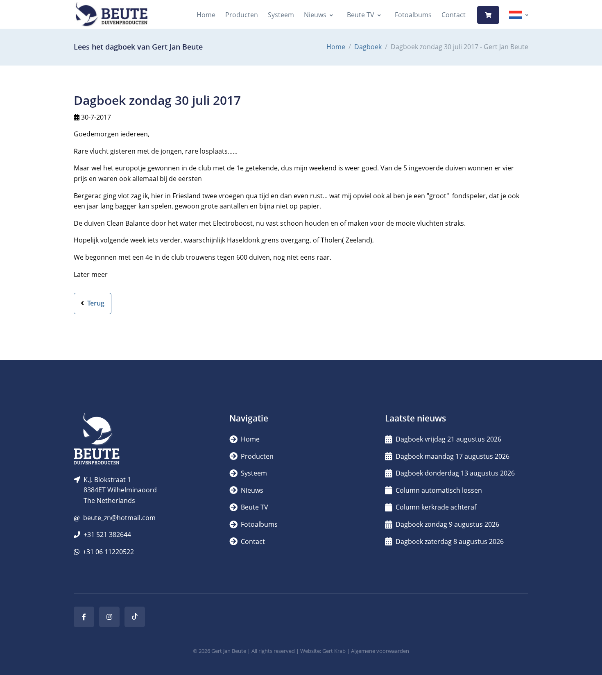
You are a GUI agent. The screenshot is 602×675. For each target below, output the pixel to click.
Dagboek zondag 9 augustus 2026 (447, 524)
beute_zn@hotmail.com (119, 517)
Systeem (281, 14)
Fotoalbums (413, 14)
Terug (95, 303)
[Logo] (111, 15)
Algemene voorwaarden (380, 651)
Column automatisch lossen (439, 490)
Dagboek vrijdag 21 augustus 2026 (448, 439)
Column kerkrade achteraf (436, 507)
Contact (453, 14)
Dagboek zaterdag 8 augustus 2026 (450, 541)
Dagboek (368, 46)
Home (206, 14)
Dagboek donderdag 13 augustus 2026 (455, 473)
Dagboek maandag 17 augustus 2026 (452, 456)
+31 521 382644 (107, 534)
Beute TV (360, 14)
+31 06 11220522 (108, 551)
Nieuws (315, 14)
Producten (241, 14)
